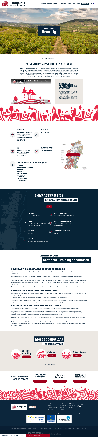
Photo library (63, 405)
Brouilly (29, 428)
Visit (74, 3)
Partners (71, 407)
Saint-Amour (83, 428)
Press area (71, 403)
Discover (63, 3)
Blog (78, 3)
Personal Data (63, 409)
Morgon (65, 428)
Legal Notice (72, 405)
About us (62, 407)
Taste (69, 3)
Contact (49, 403)
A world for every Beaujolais (50, 3)
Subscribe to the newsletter (34, 435)
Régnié (77, 428)
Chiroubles (40, 428)
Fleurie (54, 428)
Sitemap (49, 405)
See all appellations (49, 364)
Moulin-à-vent (71, 428)
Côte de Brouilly (47, 428)
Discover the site (40, 381)
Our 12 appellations (49, 58)
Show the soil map (73, 154)
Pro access (85, 3)
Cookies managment (52, 407)
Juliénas (59, 428)
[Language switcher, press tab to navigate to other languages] (94, 4)
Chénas (34, 428)
